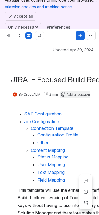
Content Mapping (48, 150)
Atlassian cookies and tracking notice (38, 6)
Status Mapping (52, 157)
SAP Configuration (43, 114)
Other (42, 142)
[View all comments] (85, 180)
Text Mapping (51, 172)
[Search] (39, 35)
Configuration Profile (57, 135)
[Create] (80, 35)
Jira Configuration (41, 121)
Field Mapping (51, 180)
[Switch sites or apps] (17, 35)
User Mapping (51, 164)
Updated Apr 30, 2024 (73, 49)
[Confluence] (28, 35)
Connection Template (52, 128)
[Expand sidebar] (7, 35)
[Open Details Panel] (85, 191)
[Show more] (91, 35)
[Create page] (85, 202)
